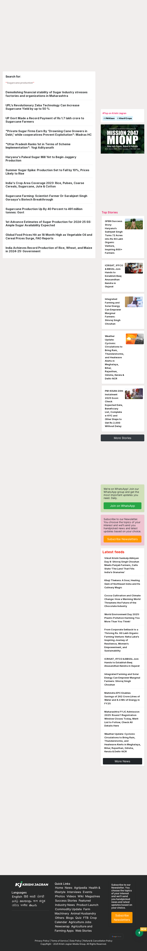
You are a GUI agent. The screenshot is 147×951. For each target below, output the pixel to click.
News (68, 887)
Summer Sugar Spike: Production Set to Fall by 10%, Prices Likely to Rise (47, 171)
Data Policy (75, 940)
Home (59, 887)
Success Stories (66, 900)
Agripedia (80, 887)
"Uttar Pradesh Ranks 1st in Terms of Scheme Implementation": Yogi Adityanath (38, 145)
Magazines (92, 896)
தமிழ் (15, 901)
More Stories (122, 438)
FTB (85, 917)
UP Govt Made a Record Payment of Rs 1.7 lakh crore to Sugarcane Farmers (45, 119)
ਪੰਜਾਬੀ (40, 896)
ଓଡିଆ (15, 905)
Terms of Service (59, 940)
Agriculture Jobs (80, 922)
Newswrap (62, 926)
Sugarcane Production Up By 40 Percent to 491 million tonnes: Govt (44, 210)
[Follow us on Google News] (115, 936)
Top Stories (110, 212)
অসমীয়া (23, 905)
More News (122, 761)
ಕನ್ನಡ (42, 901)
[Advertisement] (122, 89)
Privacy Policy (42, 940)
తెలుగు (33, 905)
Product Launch (87, 905)
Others (59, 917)
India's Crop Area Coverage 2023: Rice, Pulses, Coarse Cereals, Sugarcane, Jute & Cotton (45, 184)
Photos (60, 896)
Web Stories (83, 930)
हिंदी (26, 896)
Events (87, 892)
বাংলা (35, 901)
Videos (71, 896)
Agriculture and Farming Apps (73, 928)
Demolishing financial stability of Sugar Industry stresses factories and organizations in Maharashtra (46, 93)
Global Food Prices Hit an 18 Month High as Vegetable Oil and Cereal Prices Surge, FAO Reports (49, 236)
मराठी (32, 896)
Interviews (74, 892)
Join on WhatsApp (122, 506)
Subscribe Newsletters (122, 539)
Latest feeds (113, 552)
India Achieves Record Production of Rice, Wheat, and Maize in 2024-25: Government (49, 249)
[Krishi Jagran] (31, 884)
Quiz (78, 917)
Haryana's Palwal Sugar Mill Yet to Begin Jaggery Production (41, 158)
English (17, 896)
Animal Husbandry (83, 913)
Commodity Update (68, 909)
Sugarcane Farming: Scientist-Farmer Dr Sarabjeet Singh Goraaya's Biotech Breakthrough (46, 197)
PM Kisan (110, 118)
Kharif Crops (125, 118)
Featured (85, 900)
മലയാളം (26, 901)
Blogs (70, 917)
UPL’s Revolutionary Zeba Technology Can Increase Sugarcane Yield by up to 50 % (42, 106)
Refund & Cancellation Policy (97, 940)
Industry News (65, 905)
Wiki (81, 896)
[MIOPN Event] (122, 139)
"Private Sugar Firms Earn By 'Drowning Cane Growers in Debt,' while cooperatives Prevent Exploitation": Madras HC (49, 132)
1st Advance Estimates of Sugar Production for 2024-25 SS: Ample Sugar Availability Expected (48, 223)
